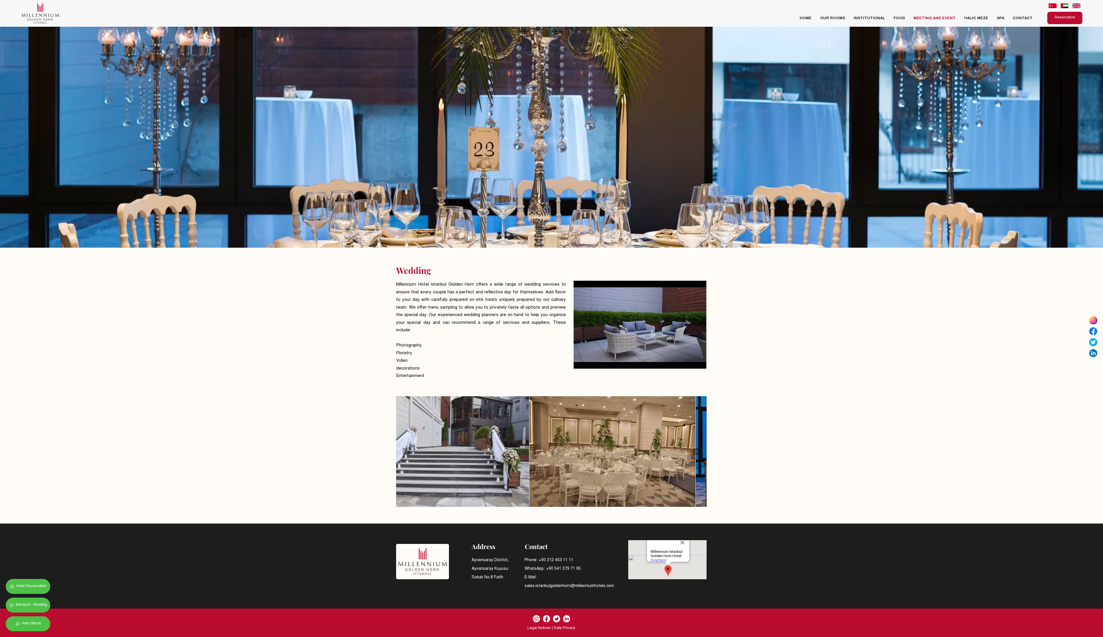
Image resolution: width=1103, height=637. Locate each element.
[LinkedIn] (566, 618)
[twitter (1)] (1093, 342)
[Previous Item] (406, 451)
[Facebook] (546, 618)
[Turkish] (1052, 6)
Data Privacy (564, 628)
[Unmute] (591, 361)
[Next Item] (696, 451)
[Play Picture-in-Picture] (689, 361)
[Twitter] (556, 618)
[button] (869, 19)
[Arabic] (1064, 6)
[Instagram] (536, 618)
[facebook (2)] (1093, 331)
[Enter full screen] (698, 361)
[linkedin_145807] (1093, 353)
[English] (1076, 6)
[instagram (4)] (1093, 320)
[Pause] (581, 361)
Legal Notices (539, 628)
